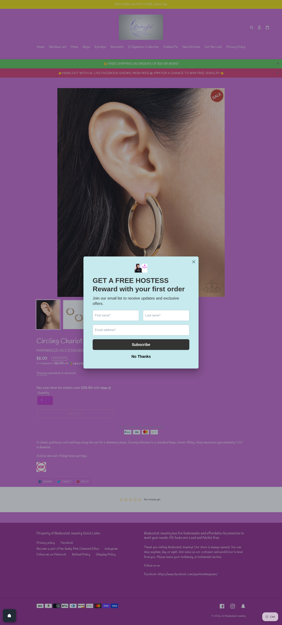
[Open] (9, 615)
